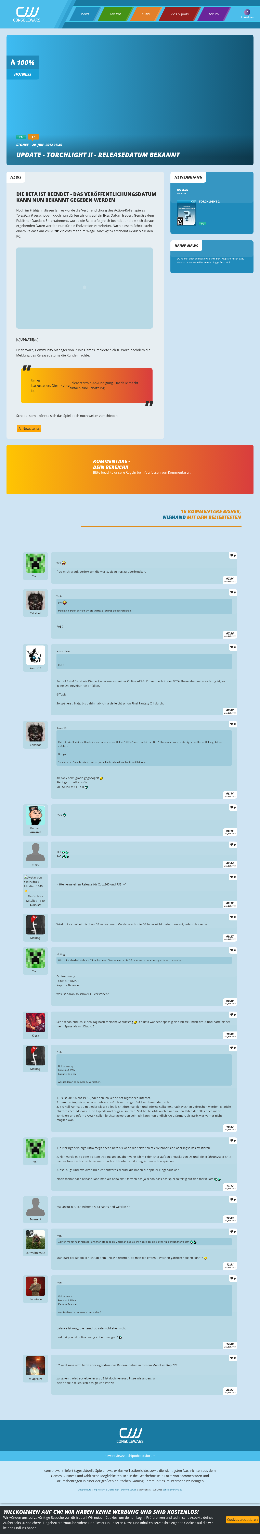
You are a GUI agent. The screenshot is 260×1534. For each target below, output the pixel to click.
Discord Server (128, 1489)
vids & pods (180, 14)
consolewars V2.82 (172, 1489)
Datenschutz (84, 1489)
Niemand (174, 517)
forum (214, 14)
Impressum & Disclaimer (106, 1489)
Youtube (181, 193)
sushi (146, 14)
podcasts (139, 1455)
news (85, 14)
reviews (115, 14)
